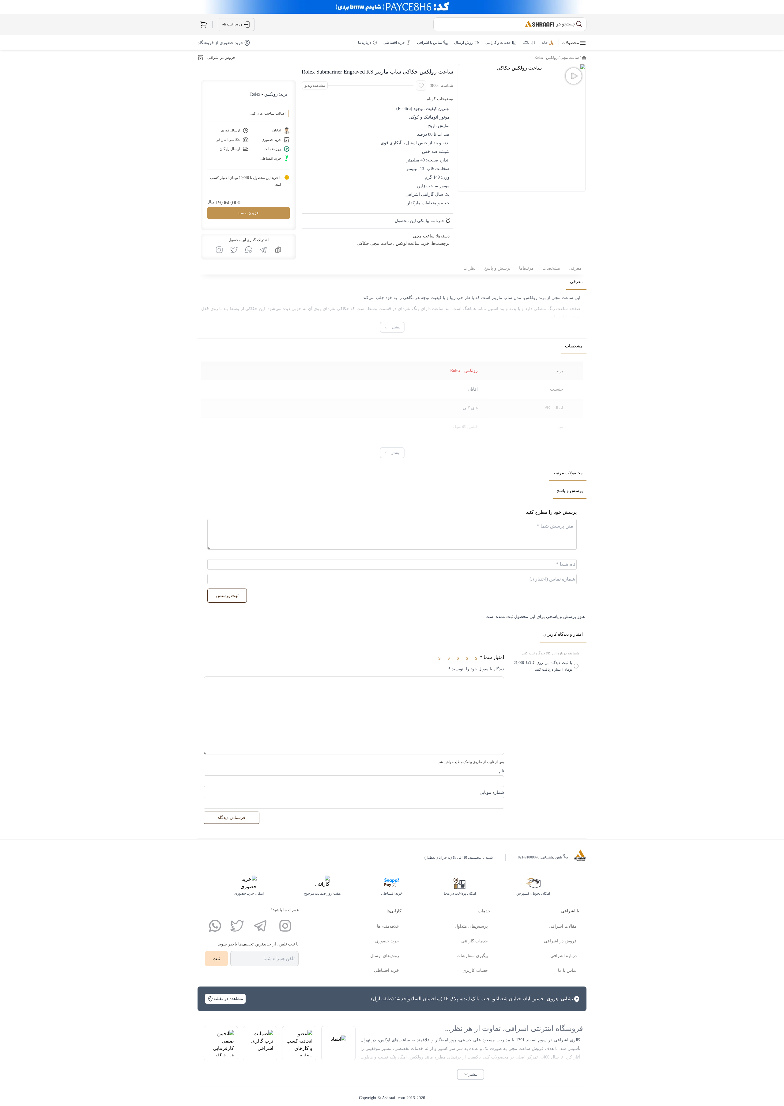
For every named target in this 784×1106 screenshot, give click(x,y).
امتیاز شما (492, 657)
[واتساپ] (215, 926)
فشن (473, 426)
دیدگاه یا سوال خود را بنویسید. (476, 669)
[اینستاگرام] (285, 926)
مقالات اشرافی (563, 926)
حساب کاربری (475, 970)
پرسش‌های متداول (471, 926)
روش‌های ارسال (384, 955)
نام (501, 771)
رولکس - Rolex (546, 57)
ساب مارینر (502, 297)
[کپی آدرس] (278, 249)
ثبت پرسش (227, 595)
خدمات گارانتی (474, 941)
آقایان (473, 389)
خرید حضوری (387, 941)
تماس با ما (567, 970)
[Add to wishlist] (421, 85)
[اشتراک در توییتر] (234, 249)
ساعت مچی (569, 57)
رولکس (530, 297)
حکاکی (343, 308)
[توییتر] (237, 926)
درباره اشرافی (563, 955)
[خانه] (584, 57)
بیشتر (473, 1074)
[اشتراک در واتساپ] (248, 249)
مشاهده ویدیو (315, 85)
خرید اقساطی (386, 970)
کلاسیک (459, 426)
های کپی (470, 408)
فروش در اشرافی (221, 57)
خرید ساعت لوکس (412, 243)
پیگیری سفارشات (472, 955)
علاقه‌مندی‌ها (388, 926)
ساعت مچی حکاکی (374, 243)
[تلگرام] (260, 926)
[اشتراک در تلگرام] (263, 249)
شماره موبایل (492, 792)
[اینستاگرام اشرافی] (219, 249)
